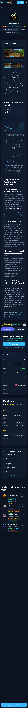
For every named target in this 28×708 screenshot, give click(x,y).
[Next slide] (21, 54)
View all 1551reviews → (14, 443)
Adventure (4, 26)
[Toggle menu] (26, 2)
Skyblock (10, 501)
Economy (24, 26)
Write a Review (21, 401)
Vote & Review (15, 344)
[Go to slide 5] (17, 56)
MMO (15, 501)
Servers (10, 7)
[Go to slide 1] (11, 56)
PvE (9, 26)
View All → (14, 476)
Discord (8, 329)
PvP (13, 509)
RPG (13, 26)
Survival (18, 26)
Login (21, 2)
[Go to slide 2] (13, 56)
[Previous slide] (6, 54)
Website (21, 329)
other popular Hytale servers (12, 161)
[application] (14, 127)
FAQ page (9, 314)
